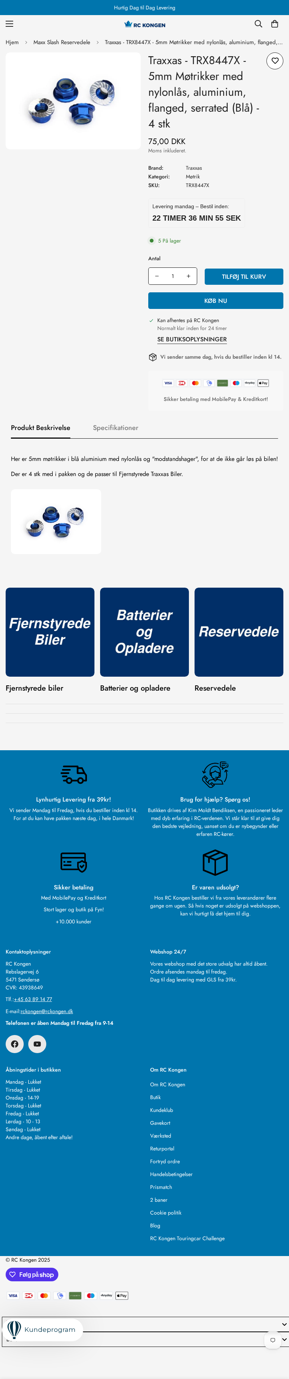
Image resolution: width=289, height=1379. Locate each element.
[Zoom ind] (124, 68)
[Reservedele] (239, 632)
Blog (155, 1225)
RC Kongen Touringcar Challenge (187, 1238)
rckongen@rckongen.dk (47, 1011)
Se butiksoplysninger (192, 339)
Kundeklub (161, 1110)
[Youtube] (37, 1044)
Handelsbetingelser (171, 1174)
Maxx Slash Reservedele (61, 42)
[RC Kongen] (144, 24)
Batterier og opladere (135, 688)
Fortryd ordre (165, 1161)
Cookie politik (165, 1212)
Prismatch (161, 1187)
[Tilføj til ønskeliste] (274, 60)
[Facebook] (15, 1044)
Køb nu (215, 300)
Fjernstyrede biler (34, 688)
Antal (154, 258)
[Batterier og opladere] (144, 632)
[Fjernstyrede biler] (50, 632)
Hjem (12, 42)
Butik (155, 1097)
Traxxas (194, 168)
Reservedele (215, 688)
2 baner (158, 1200)
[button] (274, 23)
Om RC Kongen (167, 1084)
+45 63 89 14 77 (33, 999)
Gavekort (160, 1123)
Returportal (162, 1148)
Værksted (160, 1135)
